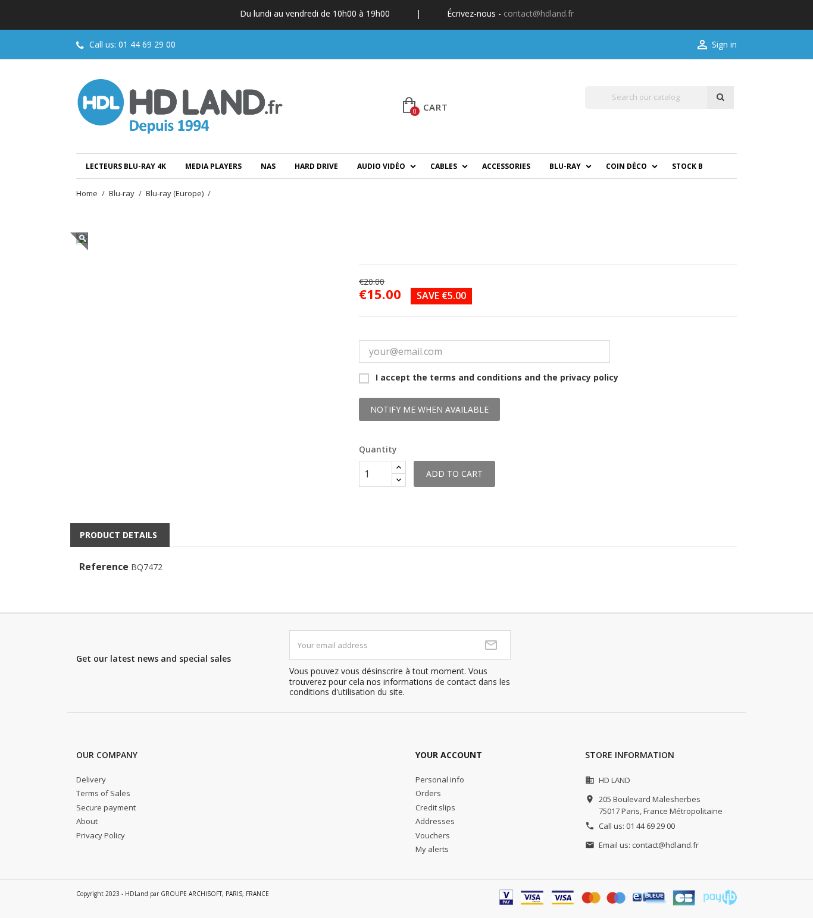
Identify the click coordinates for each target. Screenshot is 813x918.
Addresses (435, 821)
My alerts (432, 849)
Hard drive (316, 166)
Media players (213, 166)
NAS (268, 166)
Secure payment (106, 807)
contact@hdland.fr (539, 13)
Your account (448, 754)
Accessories (506, 166)
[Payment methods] (618, 896)
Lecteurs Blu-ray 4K (126, 166)
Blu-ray (565, 166)
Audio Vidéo (381, 166)
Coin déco (626, 166)
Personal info (439, 779)
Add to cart (454, 473)
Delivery (91, 779)
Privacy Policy (100, 835)
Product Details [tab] (118, 534)
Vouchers (432, 835)
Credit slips (435, 807)
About (87, 821)
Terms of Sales (103, 793)
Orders (428, 793)
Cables (443, 166)
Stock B (687, 166)
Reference (104, 567)
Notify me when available (429, 409)
